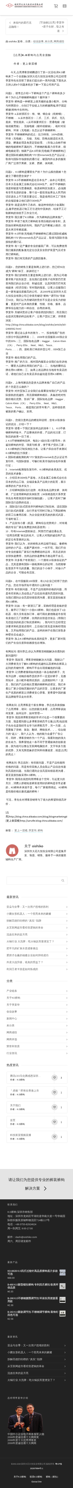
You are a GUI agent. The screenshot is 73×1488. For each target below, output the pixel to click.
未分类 (49, 41)
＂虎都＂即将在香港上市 (24, 1090)
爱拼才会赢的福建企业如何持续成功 (27, 955)
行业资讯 (12, 1053)
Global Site (36, 1481)
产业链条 (12, 991)
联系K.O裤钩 (36, 1476)
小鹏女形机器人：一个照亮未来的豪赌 (29, 914)
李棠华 (32, 830)
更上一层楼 (21, 830)
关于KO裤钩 (13, 998)
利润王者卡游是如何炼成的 (22, 969)
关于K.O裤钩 (20, 1476)
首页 (12, 1120)
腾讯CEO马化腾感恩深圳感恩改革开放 (26, 1076)
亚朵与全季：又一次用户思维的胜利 (27, 907)
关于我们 (15, 1105)
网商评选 (12, 1039)
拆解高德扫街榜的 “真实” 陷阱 (24, 920)
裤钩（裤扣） (52, 1476)
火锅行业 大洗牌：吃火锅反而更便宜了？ (30, 941)
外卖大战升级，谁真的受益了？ (25, 962)
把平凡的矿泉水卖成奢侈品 (22, 948)
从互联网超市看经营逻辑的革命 (25, 927)
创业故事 (38, 41)
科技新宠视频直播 (20, 1135)
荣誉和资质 (13, 1046)
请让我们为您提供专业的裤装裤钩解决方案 (36, 1184)
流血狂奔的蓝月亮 (17, 934)
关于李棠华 (13, 1005)
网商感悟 (59, 41)
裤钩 (40, 830)
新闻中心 (12, 1018)
